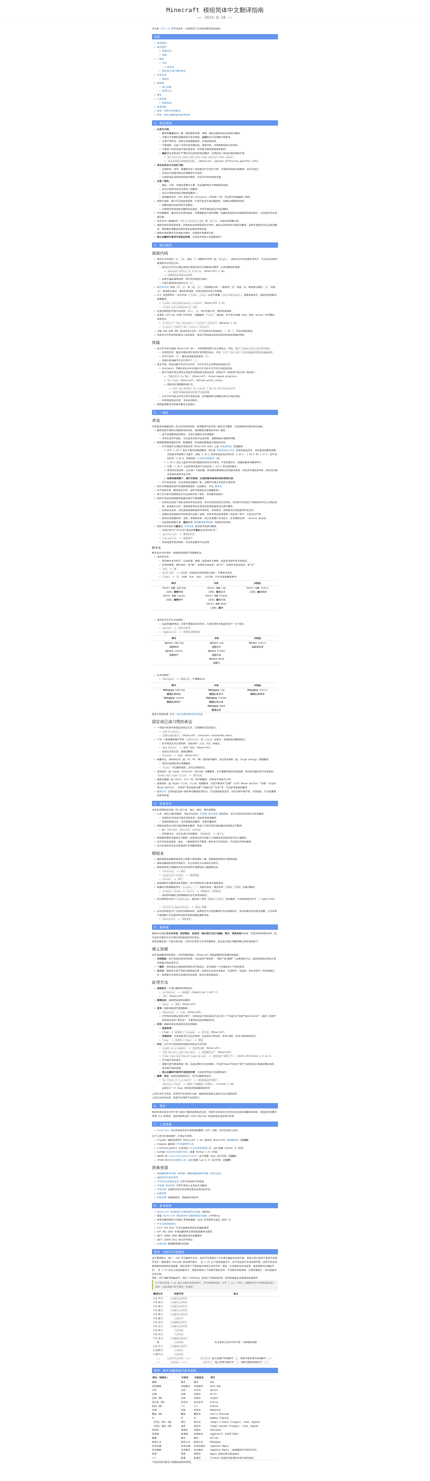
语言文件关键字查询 (177, 1152)
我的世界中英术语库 (167, 1177)
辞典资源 (166, 102)
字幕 (159, 739)
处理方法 (166, 90)
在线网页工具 (187, 1144)
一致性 (160, 59)
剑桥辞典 (161, 1193)
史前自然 (161, 1243)
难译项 (160, 83)
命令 (159, 295)
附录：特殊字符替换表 (169, 110)
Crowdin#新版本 (205, 458)
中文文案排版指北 (166, 1223)
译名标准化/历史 (226, 450)
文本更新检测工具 (202, 1148)
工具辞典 (161, 98)
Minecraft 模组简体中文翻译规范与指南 (185, 1215)
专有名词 (161, 74)
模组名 (165, 78)
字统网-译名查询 (209, 813)
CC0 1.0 (165, 28)
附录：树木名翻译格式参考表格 (173, 114)
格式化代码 (163, 287)
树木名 (170, 67)
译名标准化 (226, 446)
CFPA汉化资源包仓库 (168, 1181)
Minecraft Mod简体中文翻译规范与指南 (178, 1211)
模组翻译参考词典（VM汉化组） (206, 1173)
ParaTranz (163, 1130)
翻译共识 (161, 791)
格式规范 (161, 47)
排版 (164, 55)
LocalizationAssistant (183, 1156)
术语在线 (189, 526)
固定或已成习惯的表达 (174, 70)
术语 (164, 63)
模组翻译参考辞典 (203, 522)
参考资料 (161, 107)
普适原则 (161, 43)
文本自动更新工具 (176, 1160)
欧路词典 (161, 1197)
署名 (159, 94)
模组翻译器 (232, 1140)
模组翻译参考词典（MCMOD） (172, 1173)
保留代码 (166, 50)
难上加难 (166, 87)
